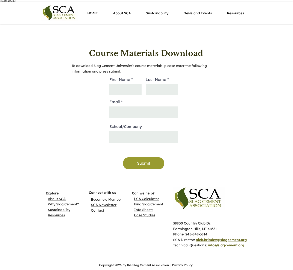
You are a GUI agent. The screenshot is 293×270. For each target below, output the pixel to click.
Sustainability (59, 210)
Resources (56, 215)
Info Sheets (143, 210)
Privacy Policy (182, 265)
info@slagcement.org (226, 245)
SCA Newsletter (103, 205)
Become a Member (106, 199)
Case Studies (144, 215)
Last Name (156, 80)
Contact (97, 210)
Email (114, 102)
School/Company (125, 127)
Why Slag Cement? (63, 204)
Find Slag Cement (148, 204)
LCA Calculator (146, 199)
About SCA (57, 199)
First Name (119, 80)
